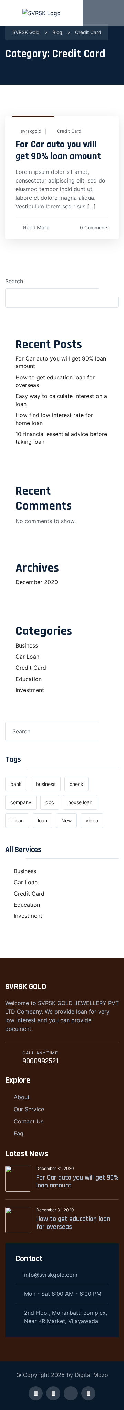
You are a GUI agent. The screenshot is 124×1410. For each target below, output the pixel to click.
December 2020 (37, 582)
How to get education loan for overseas (73, 1222)
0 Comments (94, 227)
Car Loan (27, 656)
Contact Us (28, 1121)
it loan (17, 821)
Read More (36, 227)
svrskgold (31, 131)
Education (29, 679)
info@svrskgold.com (51, 1274)
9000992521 (40, 1061)
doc (49, 802)
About (22, 1097)
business (45, 784)
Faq (18, 1133)
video (92, 821)
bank (16, 784)
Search (14, 281)
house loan (80, 802)
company (20, 802)
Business (27, 645)
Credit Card (69, 131)
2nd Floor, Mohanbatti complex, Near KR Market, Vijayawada (65, 1316)
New (66, 821)
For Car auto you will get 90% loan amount (58, 150)
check (76, 784)
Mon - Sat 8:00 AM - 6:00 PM (62, 1293)
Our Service (29, 1109)
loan (42, 821)
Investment (30, 690)
